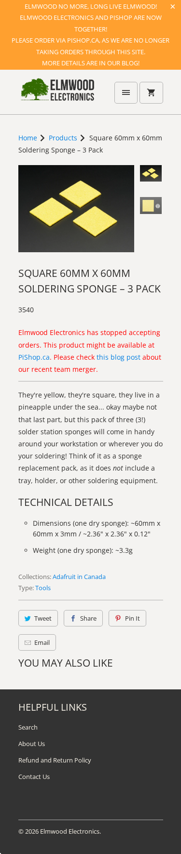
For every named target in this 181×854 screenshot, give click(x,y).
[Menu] (126, 93)
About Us (31, 743)
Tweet (43, 618)
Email (42, 642)
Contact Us (34, 776)
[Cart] (151, 93)
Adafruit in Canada (79, 576)
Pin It (132, 618)
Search (28, 727)
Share (88, 618)
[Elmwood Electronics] (57, 95)
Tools (43, 587)
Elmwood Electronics (69, 831)
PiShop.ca (34, 357)
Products (63, 137)
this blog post (118, 357)
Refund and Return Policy (54, 760)
